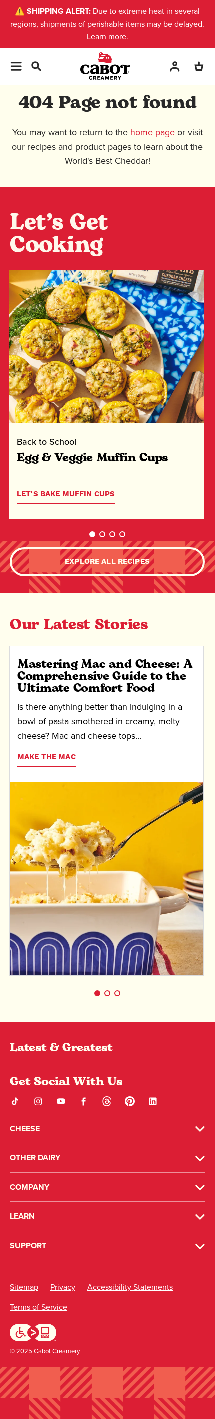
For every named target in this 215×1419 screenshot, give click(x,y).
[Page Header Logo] (105, 66)
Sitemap (24, 1287)
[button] (93, 534)
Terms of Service (39, 1307)
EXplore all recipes (107, 561)
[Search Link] (36, 65)
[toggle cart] (199, 66)
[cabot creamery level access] (33, 1331)
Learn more (106, 36)
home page (152, 132)
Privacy (63, 1287)
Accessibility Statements (130, 1287)
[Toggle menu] (16, 66)
